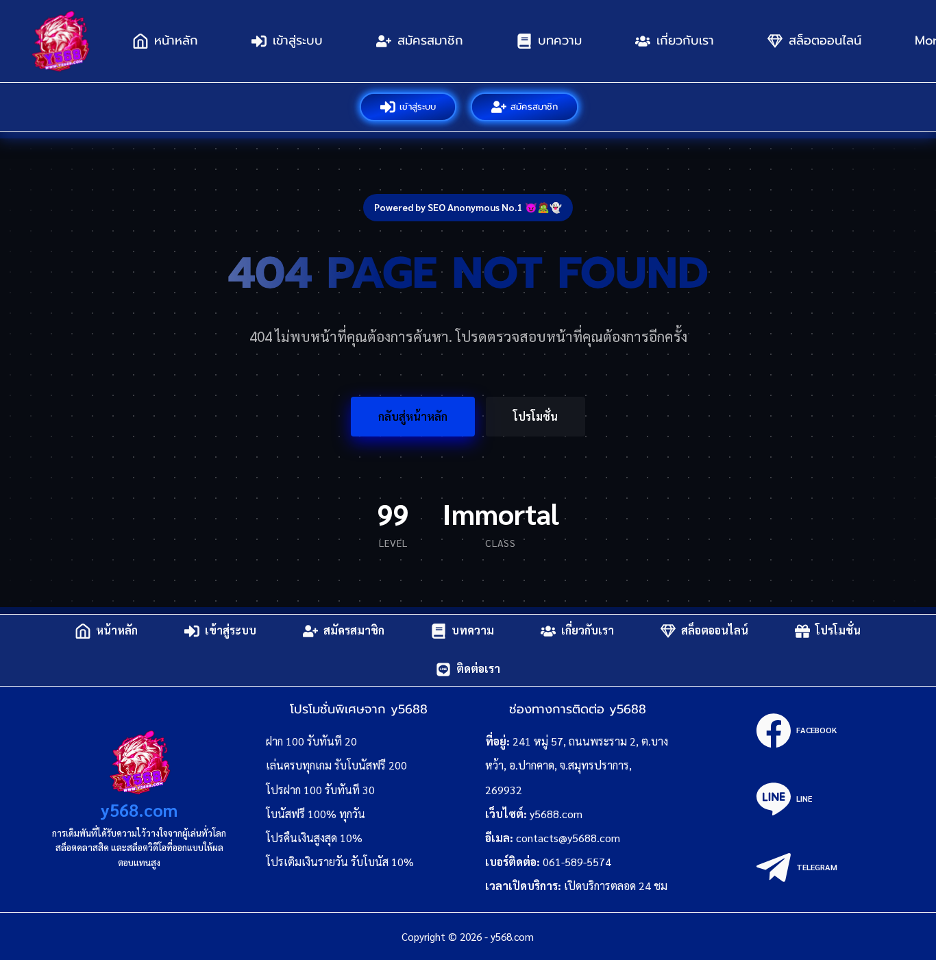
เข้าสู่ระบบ (298, 40)
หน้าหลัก (176, 40)
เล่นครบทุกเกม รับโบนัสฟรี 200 (336, 765)
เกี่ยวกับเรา (685, 40)
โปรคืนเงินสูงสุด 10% (314, 837)
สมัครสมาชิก (430, 40)
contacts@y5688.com (568, 837)
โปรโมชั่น (535, 416)
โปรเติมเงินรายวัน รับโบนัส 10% (340, 861)
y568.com (139, 809)
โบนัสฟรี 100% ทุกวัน (315, 814)
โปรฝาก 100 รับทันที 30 (320, 790)
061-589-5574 (577, 861)
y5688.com (556, 814)
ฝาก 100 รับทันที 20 (311, 741)
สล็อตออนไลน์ (825, 40)
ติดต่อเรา (478, 669)
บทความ (560, 40)
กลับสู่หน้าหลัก (412, 416)
